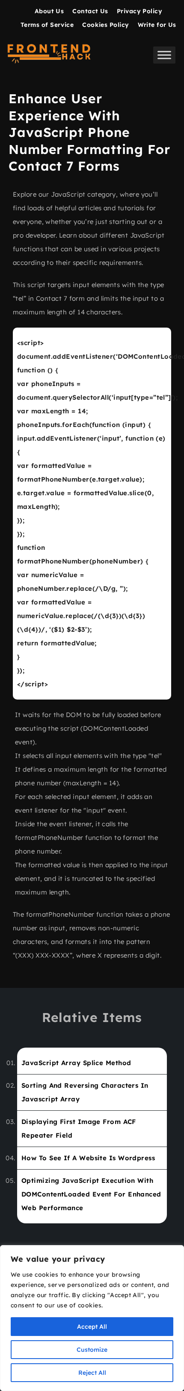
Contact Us (90, 11)
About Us (49, 11)
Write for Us (157, 25)
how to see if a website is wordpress (88, 1158)
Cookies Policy (105, 25)
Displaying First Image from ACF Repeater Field (78, 1128)
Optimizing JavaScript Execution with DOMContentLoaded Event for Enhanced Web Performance (91, 1194)
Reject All (92, 1372)
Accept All (92, 1326)
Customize (92, 1349)
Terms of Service (47, 25)
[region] (92, 1318)
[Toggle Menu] (164, 55)
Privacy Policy (139, 11)
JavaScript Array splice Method (76, 1063)
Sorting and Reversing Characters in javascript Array (84, 1092)
